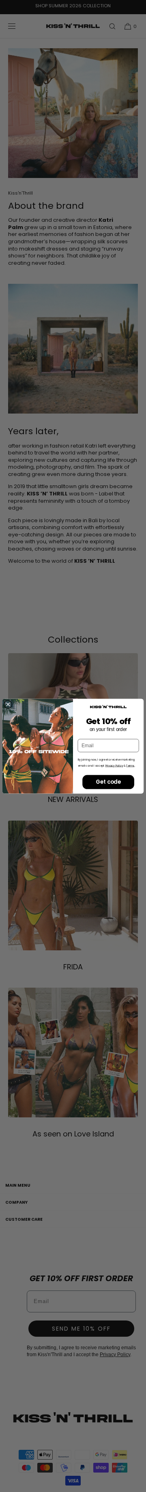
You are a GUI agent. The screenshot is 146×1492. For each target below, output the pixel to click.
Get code (108, 782)
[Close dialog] (8, 704)
